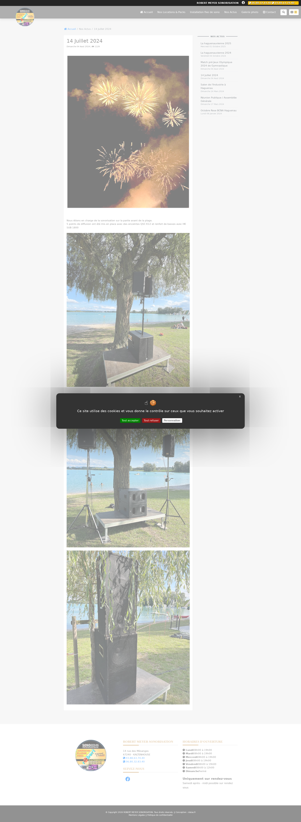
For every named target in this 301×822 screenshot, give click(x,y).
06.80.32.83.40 (261, 3)
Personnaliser (172, 420)
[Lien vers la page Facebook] (243, 3)
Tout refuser (151, 420)
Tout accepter (130, 420)
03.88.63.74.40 (284, 3)
